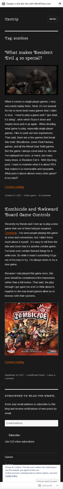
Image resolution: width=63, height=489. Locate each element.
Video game (30, 195)
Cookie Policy (11, 476)
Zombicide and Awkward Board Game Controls (31, 211)
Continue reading (14, 187)
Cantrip (11, 19)
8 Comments (45, 195)
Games (9, 457)
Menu (53, 19)
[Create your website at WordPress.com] (31, 3)
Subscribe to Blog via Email (30, 396)
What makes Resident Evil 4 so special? (29, 55)
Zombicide (11, 233)
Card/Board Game (36, 375)
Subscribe (14, 435)
